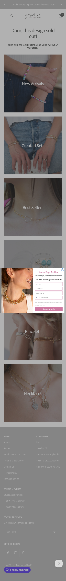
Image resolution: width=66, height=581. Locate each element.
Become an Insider (48, 309)
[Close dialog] (62, 269)
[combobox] (37, 297)
